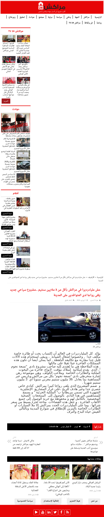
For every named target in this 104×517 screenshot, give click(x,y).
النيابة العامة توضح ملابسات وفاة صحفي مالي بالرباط (8, 155)
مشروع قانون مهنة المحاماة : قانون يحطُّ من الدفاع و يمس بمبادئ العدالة (8, 221)
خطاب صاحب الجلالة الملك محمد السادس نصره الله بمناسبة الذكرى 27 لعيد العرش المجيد (23, 48)
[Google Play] (36, 512)
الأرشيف (91, 277)
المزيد (6, 101)
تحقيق (22, 17)
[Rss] (67, 512)
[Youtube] (43, 512)
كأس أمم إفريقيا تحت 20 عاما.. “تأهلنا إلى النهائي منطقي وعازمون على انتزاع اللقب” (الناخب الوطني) (56, 488)
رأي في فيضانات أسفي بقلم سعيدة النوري (8, 250)
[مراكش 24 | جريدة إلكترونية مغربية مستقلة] (52, 8)
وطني (68, 17)
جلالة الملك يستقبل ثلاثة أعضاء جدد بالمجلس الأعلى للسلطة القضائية (24, 486)
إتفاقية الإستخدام (51, 501)
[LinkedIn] (49, 512)
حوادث (32, 17)
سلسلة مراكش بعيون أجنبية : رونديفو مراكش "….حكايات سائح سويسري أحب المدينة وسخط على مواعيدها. (84, 445)
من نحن (94, 501)
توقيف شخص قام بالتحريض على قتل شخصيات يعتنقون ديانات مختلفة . (16, 135)
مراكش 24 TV (74, 22)
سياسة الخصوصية (25, 501)
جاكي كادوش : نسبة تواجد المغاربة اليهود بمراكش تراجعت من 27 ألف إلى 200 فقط (26, 443)
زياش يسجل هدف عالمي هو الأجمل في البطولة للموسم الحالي (8, 68)
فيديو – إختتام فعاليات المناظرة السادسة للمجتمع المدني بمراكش (8, 47)
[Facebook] (61, 512)
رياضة (99, 22)
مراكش (86, 17)
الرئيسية (98, 17)
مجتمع (41, 17)
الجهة (77, 17)
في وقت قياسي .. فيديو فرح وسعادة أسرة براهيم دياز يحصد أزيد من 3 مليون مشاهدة (23, 89)
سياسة (59, 17)
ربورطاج (12, 17)
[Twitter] (55, 512)
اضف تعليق (68, 300)
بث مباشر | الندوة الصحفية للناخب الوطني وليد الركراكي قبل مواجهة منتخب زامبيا (8, 91)
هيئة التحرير (7, 213)
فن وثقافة (88, 22)
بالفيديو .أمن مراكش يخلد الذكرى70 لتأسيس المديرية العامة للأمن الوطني (22, 69)
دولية (50, 17)
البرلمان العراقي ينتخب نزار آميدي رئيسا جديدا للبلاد (86, 485)
